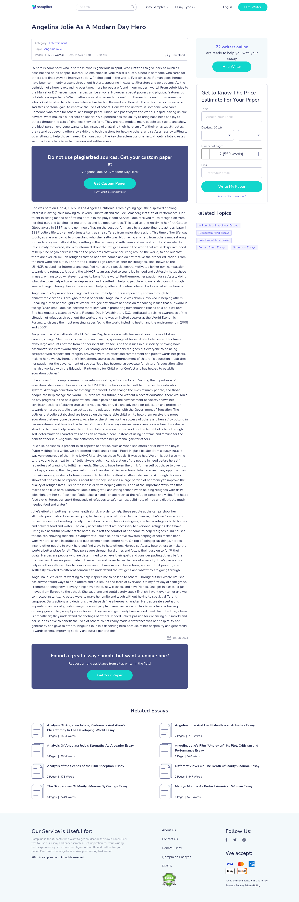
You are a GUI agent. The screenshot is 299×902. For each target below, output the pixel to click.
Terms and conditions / (238, 880)
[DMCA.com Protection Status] (176, 877)
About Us (169, 830)
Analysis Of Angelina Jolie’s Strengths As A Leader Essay (90, 745)
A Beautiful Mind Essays (214, 233)
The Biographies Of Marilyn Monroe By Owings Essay (87, 786)
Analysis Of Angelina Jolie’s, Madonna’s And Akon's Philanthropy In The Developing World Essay (86, 727)
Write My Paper (231, 186)
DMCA (167, 866)
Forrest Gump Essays (212, 247)
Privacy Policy (252, 885)
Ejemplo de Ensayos (176, 857)
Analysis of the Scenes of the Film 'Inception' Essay (85, 766)
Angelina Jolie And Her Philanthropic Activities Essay (215, 725)
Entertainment (58, 43)
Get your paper (109, 675)
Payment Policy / (235, 885)
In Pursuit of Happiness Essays (218, 225)
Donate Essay (172, 848)
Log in (227, 7)
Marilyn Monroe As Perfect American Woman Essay (213, 786)
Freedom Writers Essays (214, 240)
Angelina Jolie (53, 49)
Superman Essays (244, 247)
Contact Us (170, 839)
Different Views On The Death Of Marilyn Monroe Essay (217, 766)
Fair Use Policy (259, 880)
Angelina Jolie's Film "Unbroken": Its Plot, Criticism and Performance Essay (216, 748)
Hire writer (252, 7)
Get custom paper (110, 183)
